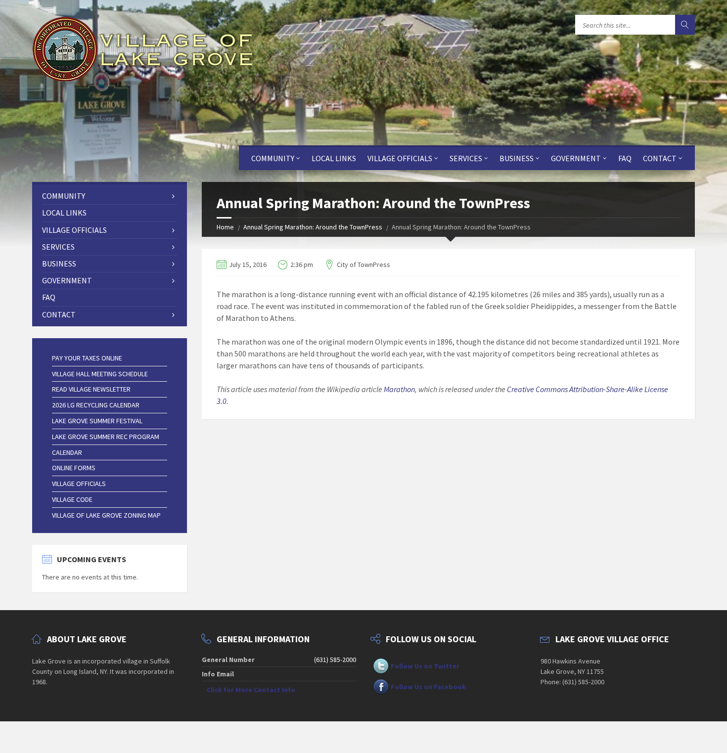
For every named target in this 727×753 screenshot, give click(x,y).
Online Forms (73, 467)
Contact (660, 158)
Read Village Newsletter (91, 389)
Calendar (67, 452)
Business (517, 158)
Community (272, 158)
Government (576, 158)
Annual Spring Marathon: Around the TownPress (312, 226)
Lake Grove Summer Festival (97, 420)
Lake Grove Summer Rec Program (105, 436)
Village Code (72, 499)
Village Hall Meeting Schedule (100, 373)
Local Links (334, 158)
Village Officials (399, 158)
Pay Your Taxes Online (87, 358)
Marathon (399, 389)
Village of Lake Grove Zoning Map (106, 515)
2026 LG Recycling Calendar (95, 404)
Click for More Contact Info (251, 689)
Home (225, 226)
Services (466, 158)
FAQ (625, 158)
